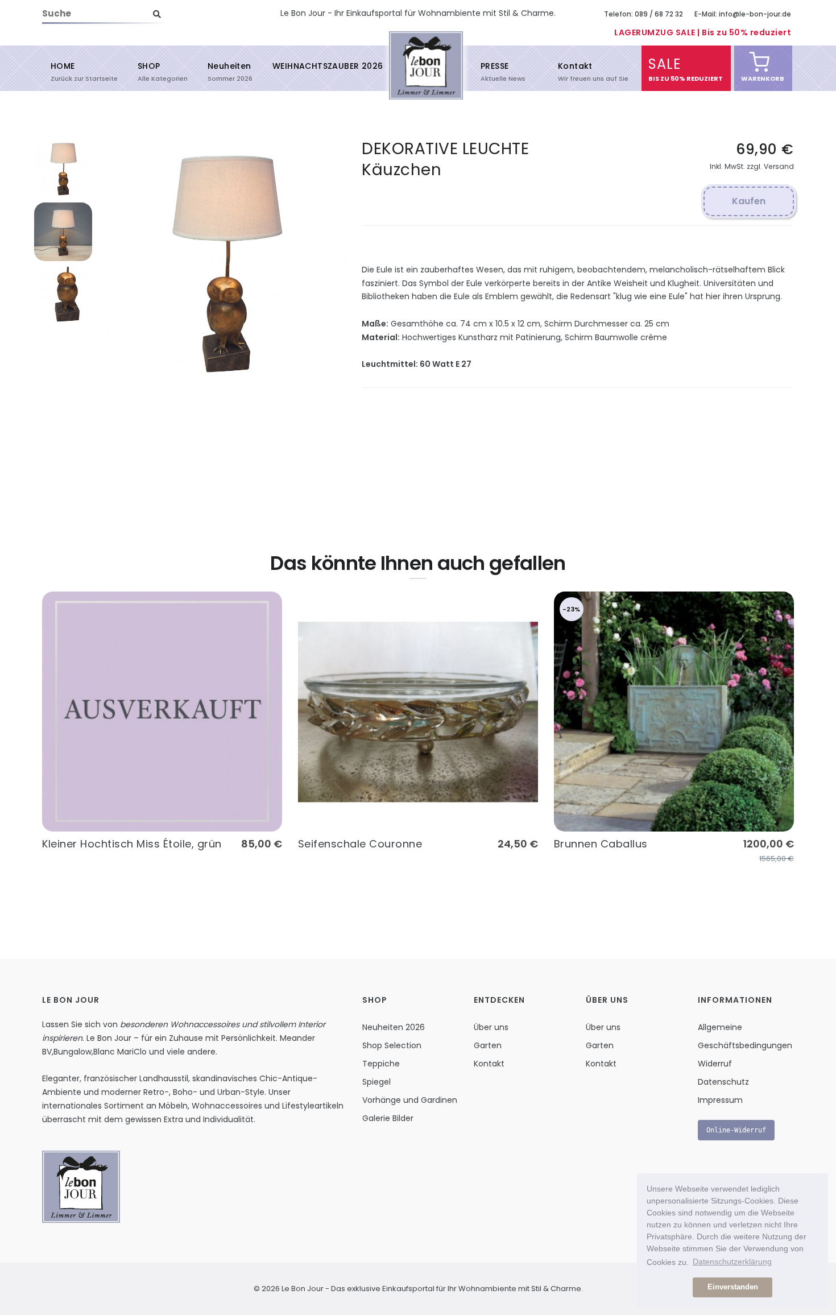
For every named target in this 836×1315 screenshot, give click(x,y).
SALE (664, 69)
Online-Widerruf (736, 1130)
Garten (488, 1045)
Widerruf (715, 1063)
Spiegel (376, 1081)
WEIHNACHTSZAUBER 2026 (327, 66)
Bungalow (72, 1051)
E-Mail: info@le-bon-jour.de (742, 14)
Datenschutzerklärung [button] (732, 1261)
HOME (63, 71)
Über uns (491, 1027)
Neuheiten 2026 (393, 1027)
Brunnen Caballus (601, 844)
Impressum (720, 1100)
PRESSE (494, 71)
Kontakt (575, 71)
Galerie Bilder (387, 1118)
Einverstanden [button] (732, 1287)
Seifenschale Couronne (360, 844)
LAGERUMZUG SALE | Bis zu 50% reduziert (702, 32)
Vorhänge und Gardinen (409, 1100)
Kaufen (748, 201)
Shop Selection (391, 1045)
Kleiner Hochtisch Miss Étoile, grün (132, 844)
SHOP (149, 71)
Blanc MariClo (120, 1051)
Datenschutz (723, 1081)
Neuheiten (229, 71)
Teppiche (381, 1063)
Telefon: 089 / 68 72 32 (643, 14)
